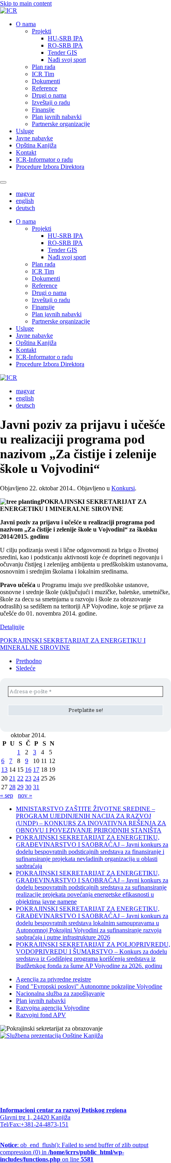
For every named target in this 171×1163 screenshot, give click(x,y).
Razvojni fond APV (41, 1015)
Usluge (25, 131)
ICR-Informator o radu (44, 159)
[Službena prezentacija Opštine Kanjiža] (51, 1035)
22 (20, 778)
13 (4, 769)
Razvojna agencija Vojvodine (52, 1007)
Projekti (41, 31)
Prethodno (29, 661)
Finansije (43, 109)
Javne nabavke (34, 138)
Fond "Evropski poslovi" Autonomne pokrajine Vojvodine (89, 986)
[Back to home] (8, 10)
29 (20, 787)
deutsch (25, 208)
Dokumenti (46, 81)
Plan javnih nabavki (57, 116)
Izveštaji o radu (51, 102)
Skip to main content (26, 3)
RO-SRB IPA (65, 45)
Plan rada (43, 66)
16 (28, 769)
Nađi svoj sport (67, 59)
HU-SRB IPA (65, 38)
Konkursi (123, 488)
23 (28, 778)
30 (28, 787)
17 (36, 769)
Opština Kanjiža (36, 145)
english (25, 200)
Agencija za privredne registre (53, 979)
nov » (25, 795)
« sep (6, 795)
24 (36, 778)
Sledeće (25, 668)
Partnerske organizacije (61, 124)
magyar (25, 193)
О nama (26, 24)
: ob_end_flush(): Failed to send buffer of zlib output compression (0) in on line (74, 1152)
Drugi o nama (49, 95)
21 (12, 778)
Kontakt (26, 152)
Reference (44, 88)
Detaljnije (12, 627)
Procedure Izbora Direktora (50, 166)
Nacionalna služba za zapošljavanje (60, 993)
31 (36, 787)
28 (12, 787)
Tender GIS (62, 52)
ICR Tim (43, 74)
